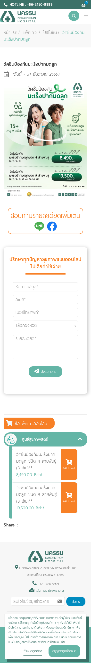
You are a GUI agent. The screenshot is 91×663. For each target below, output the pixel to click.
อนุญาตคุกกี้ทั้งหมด (64, 651)
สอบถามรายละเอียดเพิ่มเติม (45, 216)
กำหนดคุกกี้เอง (33, 651)
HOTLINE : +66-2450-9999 (31, 4)
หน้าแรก (10, 32)
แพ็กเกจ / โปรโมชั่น (40, 32)
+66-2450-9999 (48, 584)
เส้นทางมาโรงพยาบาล (50, 590)
